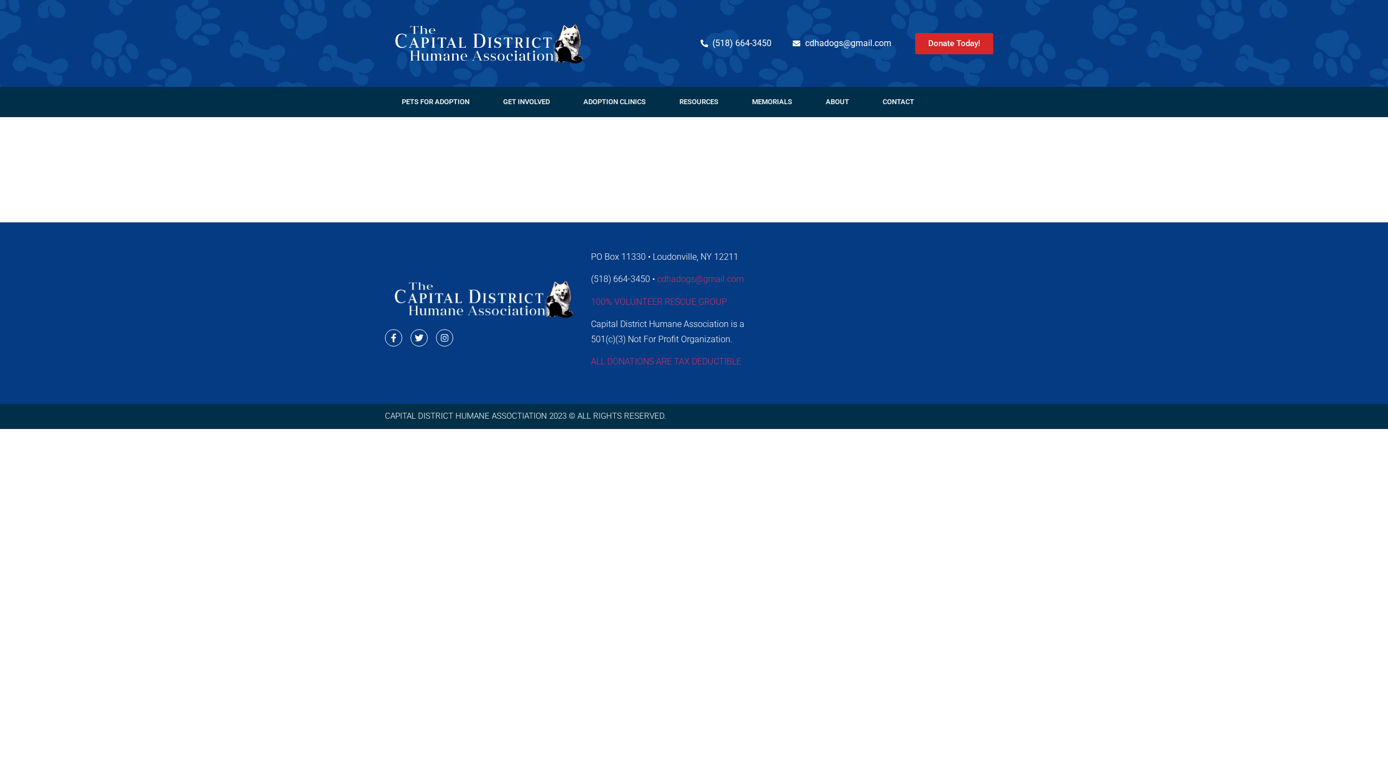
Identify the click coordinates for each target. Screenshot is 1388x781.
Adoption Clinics (614, 102)
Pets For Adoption (436, 102)
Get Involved (526, 102)
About (837, 102)
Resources (698, 102)
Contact (898, 102)
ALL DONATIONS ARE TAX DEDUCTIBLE (666, 361)
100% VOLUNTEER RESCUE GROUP (659, 302)
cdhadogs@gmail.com (700, 279)
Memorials (772, 102)
